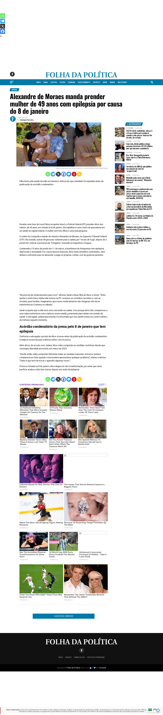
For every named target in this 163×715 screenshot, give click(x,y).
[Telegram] (53, 174)
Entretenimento (84, 82)
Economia (71, 82)
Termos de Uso (79, 657)
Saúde (105, 82)
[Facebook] (63, 174)
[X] (58, 174)
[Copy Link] (79, 174)
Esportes (96, 82)
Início (38, 82)
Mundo (112, 82)
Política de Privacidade (96, 657)
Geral (46, 82)
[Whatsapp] (47, 174)
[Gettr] (74, 174)
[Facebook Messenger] (68, 174)
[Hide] (1, 36)
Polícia (62, 82)
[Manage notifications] (158, 710)
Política (54, 82)
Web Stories (122, 82)
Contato (68, 657)
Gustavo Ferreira (27, 120)
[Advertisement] (71, 16)
